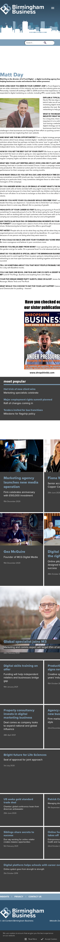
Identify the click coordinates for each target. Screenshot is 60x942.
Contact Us (35, 896)
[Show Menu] (52, 8)
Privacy (18, 896)
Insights (4, 896)
